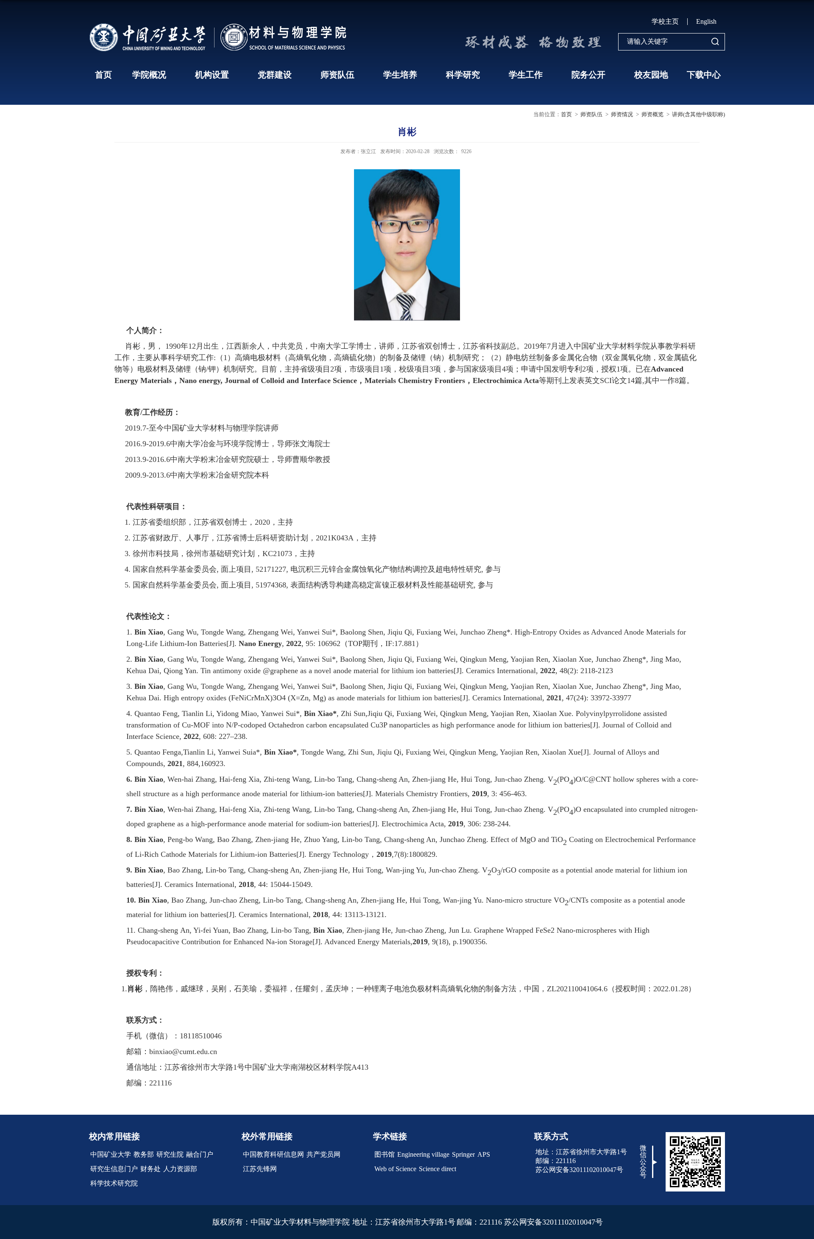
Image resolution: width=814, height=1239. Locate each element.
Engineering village (423, 1154)
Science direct (437, 1168)
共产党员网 (323, 1154)
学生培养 (400, 74)
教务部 (144, 1154)
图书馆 (384, 1154)
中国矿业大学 (110, 1154)
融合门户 (199, 1154)
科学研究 (463, 74)
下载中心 (704, 74)
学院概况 (149, 74)
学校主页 (665, 21)
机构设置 (212, 74)
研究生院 (170, 1154)
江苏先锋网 (260, 1168)
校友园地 (651, 74)
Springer (463, 1154)
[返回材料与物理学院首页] (220, 25)
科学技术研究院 (114, 1183)
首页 (103, 74)
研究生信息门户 (114, 1168)
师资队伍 (337, 74)
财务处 (150, 1168)
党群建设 (275, 74)
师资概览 (652, 114)
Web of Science (395, 1168)
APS (483, 1154)
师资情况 (622, 114)
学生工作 (526, 74)
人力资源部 (180, 1168)
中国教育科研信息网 (273, 1154)
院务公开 (588, 74)
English (706, 21)
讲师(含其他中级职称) (698, 114)
